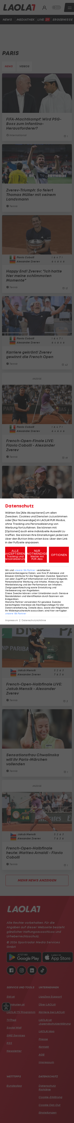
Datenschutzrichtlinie (34, 620)
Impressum (11, 620)
